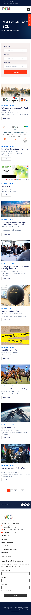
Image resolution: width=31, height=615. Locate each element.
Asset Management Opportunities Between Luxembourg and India (13, 223)
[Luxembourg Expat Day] (15, 296)
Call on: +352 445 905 (8, 1)
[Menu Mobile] (28, 9)
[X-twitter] (25, 504)
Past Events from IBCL (8, 542)
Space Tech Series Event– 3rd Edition (15, 149)
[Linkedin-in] (28, 504)
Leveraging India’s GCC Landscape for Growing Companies (15, 268)
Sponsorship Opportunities (9, 549)
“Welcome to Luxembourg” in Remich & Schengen (15, 109)
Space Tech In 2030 (8, 428)
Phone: (14, 530)
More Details (6, 118)
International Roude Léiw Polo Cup (14, 389)
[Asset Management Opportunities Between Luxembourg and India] (15, 209)
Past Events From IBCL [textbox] (12, 66)
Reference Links (6, 556)
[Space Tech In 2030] (15, 413)
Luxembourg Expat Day (10, 311)
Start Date (7, 46)
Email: (10, 532)
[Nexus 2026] (15, 174)
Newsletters (5, 539)
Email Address (5, 571)
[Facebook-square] (22, 504)
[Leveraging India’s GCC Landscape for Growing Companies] (15, 251)
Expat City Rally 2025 (9, 350)
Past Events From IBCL (7, 105)
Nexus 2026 (5, 186)
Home (3, 30)
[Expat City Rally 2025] (15, 336)
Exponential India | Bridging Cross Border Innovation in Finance (13, 469)
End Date (6, 54)
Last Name (4, 584)
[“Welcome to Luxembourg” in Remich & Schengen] (15, 94)
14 (22, 491)
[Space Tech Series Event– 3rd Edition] (15, 134)
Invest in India (6, 552)
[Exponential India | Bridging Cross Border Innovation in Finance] (15, 454)
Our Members (6, 546)
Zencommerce (15, 611)
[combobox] (15, 66)
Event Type (7, 62)
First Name (4, 577)
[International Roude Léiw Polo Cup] (15, 375)
